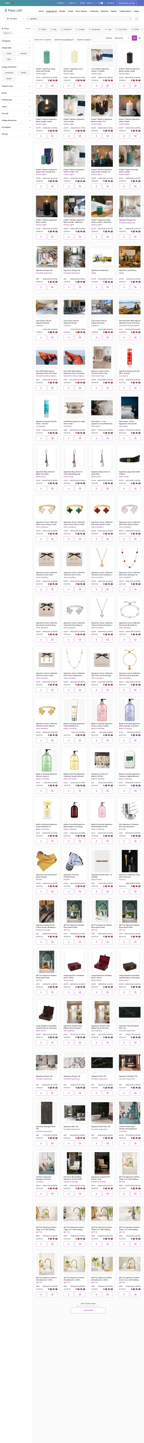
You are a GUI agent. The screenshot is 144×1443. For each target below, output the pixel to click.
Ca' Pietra (123, 1131)
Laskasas (39, 326)
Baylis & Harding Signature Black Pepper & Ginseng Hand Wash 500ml (74, 825)
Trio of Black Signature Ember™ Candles (100, 70)
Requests (104, 11)
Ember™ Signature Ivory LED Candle (73, 70)
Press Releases (66, 39)
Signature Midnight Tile (128, 1076)
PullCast (122, 880)
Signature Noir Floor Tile (100, 1127)
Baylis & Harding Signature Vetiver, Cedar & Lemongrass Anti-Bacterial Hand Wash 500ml (46, 775)
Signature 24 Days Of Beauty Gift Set (99, 775)
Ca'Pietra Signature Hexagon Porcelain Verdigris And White (43, 1178)
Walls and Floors (97, 376)
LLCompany (123, 376)
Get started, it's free (126, 3)
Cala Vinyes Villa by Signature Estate (43, 322)
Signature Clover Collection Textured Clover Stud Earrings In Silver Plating (46, 574)
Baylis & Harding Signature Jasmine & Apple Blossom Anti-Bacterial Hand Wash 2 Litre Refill (130, 775)
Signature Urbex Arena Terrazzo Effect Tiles (100, 372)
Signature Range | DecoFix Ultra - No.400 (129, 372)
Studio (136, 11)
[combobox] (122, 38)
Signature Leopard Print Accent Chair (100, 1178)
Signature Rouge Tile (127, 220)
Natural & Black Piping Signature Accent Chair (73, 1178)
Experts (114, 11)
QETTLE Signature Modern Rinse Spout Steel (74, 926)
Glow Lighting (69, 1031)
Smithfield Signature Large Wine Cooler (74, 422)
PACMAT (39, 880)
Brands (62, 11)
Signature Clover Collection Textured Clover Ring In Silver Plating (74, 624)
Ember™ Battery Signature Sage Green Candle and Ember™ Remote (46, 171)
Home (41, 11)
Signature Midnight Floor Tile (45, 1128)
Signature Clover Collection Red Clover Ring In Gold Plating (101, 523)
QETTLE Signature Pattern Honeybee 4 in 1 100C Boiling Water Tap (46, 1279)
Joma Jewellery (42, 527)
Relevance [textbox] (119, 38)
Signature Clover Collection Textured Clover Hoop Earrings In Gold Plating (46, 674)
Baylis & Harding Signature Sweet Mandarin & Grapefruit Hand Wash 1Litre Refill (46, 825)
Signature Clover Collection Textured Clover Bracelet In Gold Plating (129, 674)
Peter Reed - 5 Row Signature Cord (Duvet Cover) (127, 422)
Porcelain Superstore (127, 223)
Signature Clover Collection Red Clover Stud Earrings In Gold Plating (46, 624)
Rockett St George (43, 930)
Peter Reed (95, 426)
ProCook (122, 829)
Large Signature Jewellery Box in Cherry (74, 976)
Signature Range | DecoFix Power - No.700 (46, 422)
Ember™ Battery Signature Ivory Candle (74, 120)
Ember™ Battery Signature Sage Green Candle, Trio (101, 171)
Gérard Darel (96, 880)
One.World (68, 426)
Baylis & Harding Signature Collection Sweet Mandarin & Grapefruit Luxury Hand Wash (74, 775)
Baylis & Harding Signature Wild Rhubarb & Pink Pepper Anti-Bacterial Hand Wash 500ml (102, 825)
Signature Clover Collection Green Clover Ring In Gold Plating (74, 523)
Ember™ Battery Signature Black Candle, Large (129, 70)
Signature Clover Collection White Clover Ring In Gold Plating (46, 523)
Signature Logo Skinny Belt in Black (129, 473)
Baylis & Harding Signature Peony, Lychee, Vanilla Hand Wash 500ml (101, 725)
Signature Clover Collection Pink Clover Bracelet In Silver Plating (129, 624)
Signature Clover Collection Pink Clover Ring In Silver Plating (129, 523)
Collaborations (125, 11)
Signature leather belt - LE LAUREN (101, 876)
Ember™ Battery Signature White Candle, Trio (74, 171)
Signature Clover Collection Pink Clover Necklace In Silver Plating (74, 674)
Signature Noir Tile (98, 1076)
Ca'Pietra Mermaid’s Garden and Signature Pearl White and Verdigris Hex (129, 1128)
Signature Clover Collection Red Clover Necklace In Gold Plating (129, 574)
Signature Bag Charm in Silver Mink (100, 473)
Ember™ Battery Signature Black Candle (46, 221)
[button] (9, 3)
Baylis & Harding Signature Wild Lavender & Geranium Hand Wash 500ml (129, 725)
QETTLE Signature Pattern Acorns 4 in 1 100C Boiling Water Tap (129, 1279)
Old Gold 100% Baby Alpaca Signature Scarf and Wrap (130, 322)
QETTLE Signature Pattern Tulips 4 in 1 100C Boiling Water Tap (129, 1178)
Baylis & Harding (70, 728)
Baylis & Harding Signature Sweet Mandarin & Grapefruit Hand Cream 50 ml (74, 725)
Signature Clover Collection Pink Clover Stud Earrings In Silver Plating (101, 674)
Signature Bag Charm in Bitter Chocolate (45, 473)
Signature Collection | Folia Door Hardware (129, 876)
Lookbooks (94, 11)
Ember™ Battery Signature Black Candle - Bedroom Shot (74, 221)
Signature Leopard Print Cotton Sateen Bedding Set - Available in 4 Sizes (46, 926)
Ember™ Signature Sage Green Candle (128, 171)
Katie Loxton (41, 477)
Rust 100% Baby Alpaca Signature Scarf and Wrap (74, 372)
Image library (51, 11)
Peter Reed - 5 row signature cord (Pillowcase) (101, 422)
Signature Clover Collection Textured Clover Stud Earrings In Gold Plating (74, 574)
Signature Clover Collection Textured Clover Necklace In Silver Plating (101, 624)
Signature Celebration (100, 270)
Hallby (93, 273)
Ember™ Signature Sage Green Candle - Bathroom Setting (101, 221)
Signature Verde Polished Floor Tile (129, 1027)
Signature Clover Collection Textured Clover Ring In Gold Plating (46, 725)
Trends (70, 11)
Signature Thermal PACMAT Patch (71, 876)
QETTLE (67, 930)
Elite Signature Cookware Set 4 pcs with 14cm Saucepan (129, 825)
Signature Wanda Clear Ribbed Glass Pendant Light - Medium (73, 1027)
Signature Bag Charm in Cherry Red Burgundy (73, 473)
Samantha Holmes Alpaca (129, 326)
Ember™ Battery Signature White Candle (129, 120)
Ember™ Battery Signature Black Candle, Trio (101, 120)
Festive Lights (41, 74)
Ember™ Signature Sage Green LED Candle (45, 70)
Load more (88, 1310)
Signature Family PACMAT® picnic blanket (46, 876)
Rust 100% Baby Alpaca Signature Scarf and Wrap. (46, 372)
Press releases (81, 11)
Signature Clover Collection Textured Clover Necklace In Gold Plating (101, 574)
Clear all (27, 28)
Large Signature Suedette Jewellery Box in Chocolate (129, 976)
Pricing (82, 3)
